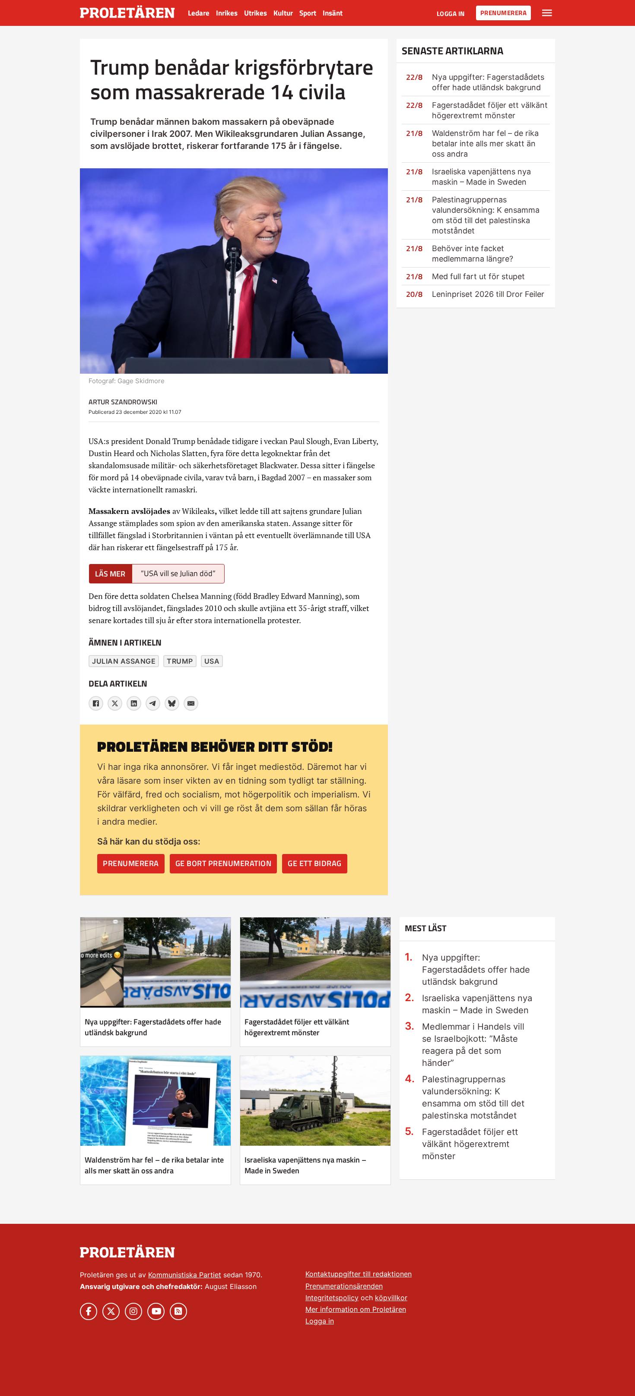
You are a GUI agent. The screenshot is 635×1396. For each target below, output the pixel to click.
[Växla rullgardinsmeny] (547, 12)
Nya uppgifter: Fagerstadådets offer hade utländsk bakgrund (153, 1027)
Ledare (199, 13)
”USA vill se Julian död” (178, 573)
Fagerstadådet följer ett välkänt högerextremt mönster (296, 1027)
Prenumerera (503, 13)
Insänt (333, 13)
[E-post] (191, 703)
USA (212, 661)
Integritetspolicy (332, 1297)
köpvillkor (391, 1297)
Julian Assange (124, 661)
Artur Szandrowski (123, 402)
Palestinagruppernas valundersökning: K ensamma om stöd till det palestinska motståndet (473, 1097)
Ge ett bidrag (315, 863)
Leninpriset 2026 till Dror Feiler (488, 294)
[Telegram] (153, 703)
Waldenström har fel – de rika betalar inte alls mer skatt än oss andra (485, 143)
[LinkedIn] (134, 703)
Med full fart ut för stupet (478, 276)
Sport (307, 13)
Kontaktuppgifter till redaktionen (358, 1274)
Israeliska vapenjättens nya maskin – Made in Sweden (305, 1165)
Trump (180, 661)
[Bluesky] (172, 703)
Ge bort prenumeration (223, 863)
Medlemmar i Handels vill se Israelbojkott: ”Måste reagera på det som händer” (473, 1044)
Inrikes (227, 13)
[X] (115, 703)
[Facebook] (96, 703)
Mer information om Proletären (355, 1309)
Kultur (283, 13)
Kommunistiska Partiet (184, 1274)
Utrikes (255, 13)
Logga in (451, 14)
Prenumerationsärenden (344, 1286)
